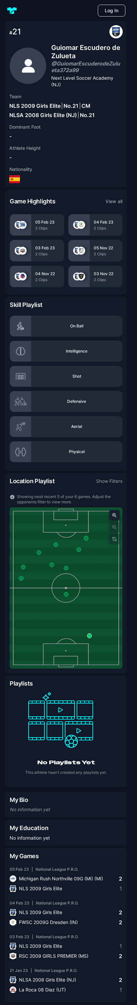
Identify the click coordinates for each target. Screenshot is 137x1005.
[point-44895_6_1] (39, 552)
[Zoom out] (114, 527)
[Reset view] (114, 539)
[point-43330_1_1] (66, 568)
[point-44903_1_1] (89, 635)
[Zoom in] (114, 515)
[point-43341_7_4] (78, 549)
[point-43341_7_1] (23, 567)
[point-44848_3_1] (86, 538)
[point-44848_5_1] (55, 544)
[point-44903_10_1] (52, 565)
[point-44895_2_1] (21, 578)
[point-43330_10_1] (66, 594)
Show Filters (109, 481)
